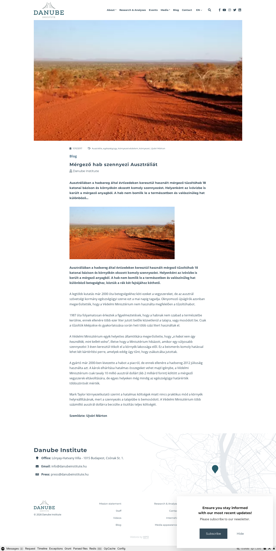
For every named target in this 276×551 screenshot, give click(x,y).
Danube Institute (86, 171)
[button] (111, 10)
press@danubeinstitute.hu (70, 474)
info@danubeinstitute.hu (69, 466)
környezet (144, 148)
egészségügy (110, 148)
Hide (240, 533)
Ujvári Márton (158, 148)
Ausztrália (97, 148)
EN (198, 10)
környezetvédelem (128, 148)
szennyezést (149, 273)
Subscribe (213, 533)
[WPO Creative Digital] (138, 537)
